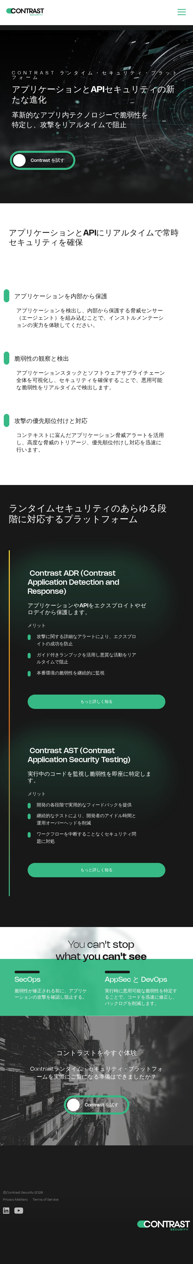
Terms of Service (46, 1199)
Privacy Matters (15, 1199)
